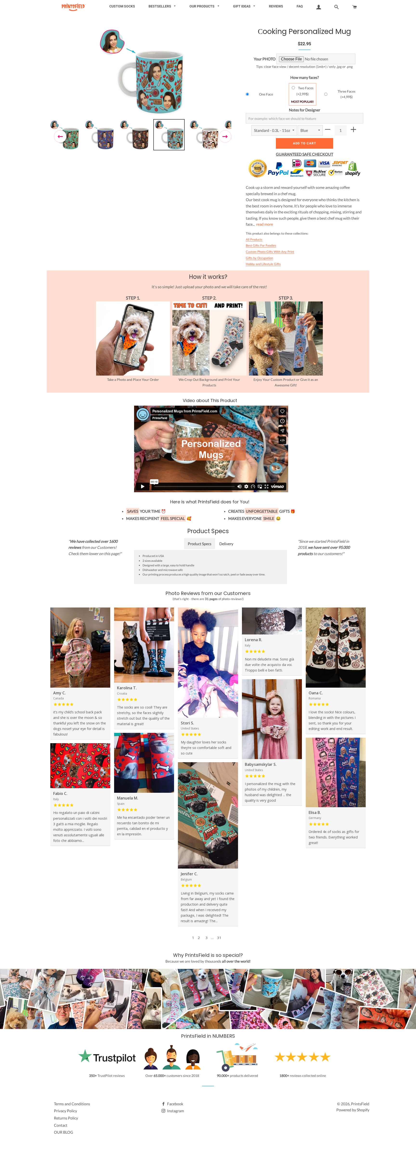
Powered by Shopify (352, 1109)
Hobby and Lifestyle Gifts (263, 264)
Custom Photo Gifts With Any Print (270, 252)
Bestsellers (160, 6)
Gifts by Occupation (259, 258)
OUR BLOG (63, 1132)
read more (264, 224)
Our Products (202, 6)
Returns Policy (66, 1118)
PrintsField (360, 1103)
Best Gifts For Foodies (261, 245)
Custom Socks (122, 6)
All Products (254, 239)
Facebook (174, 1103)
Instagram (175, 1110)
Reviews (276, 6)
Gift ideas (242, 6)
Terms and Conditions (72, 1103)
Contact (60, 1125)
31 (219, 937)
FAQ (300, 6)
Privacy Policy (65, 1110)
